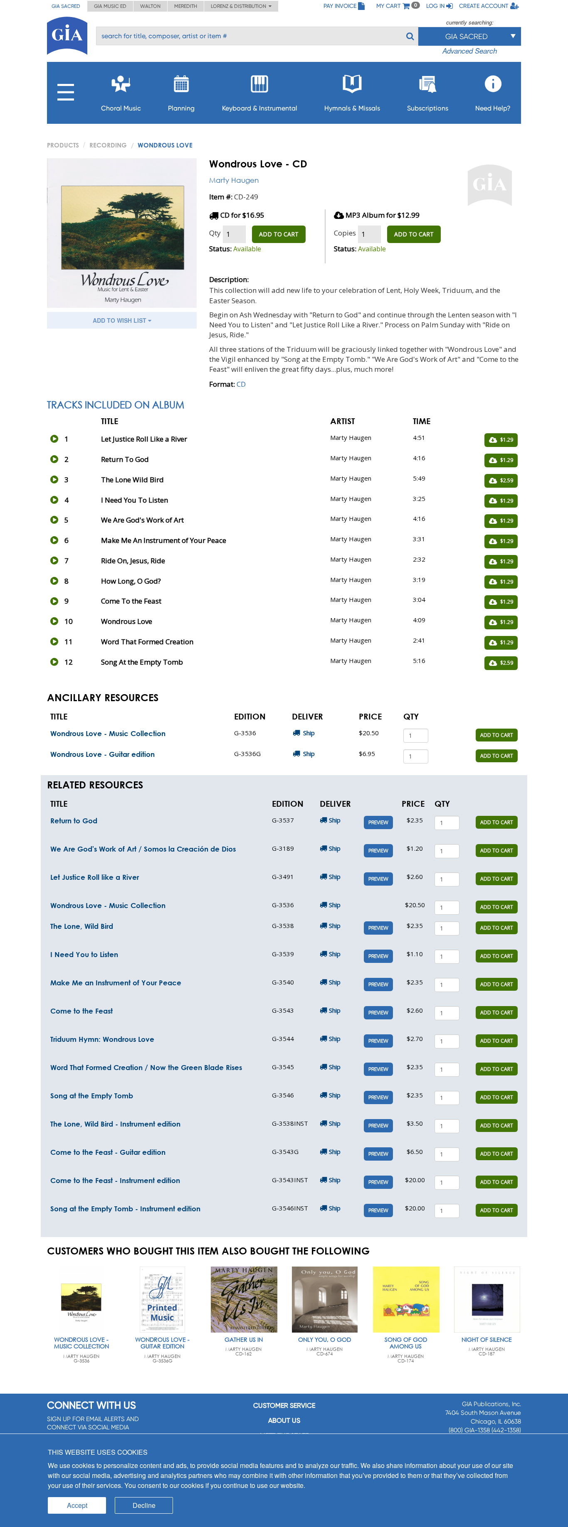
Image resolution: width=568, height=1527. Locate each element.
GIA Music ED (110, 6)
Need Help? (493, 108)
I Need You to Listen (84, 954)
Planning (181, 108)
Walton (150, 6)
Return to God (73, 821)
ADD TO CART (279, 234)
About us (284, 1420)
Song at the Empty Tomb (91, 1096)
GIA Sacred (66, 6)
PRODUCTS (63, 145)
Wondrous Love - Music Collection (107, 733)
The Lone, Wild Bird (81, 926)
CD (241, 384)
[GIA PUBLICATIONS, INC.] (67, 34)
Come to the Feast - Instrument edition (115, 1180)
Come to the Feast (81, 1011)
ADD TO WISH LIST (120, 320)
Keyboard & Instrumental (259, 108)
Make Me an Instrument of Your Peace (115, 983)
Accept (77, 1505)
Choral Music (121, 108)
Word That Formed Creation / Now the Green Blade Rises (146, 1067)
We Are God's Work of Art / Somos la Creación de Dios (143, 849)
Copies (345, 233)
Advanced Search (469, 51)
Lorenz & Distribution (240, 6)
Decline (144, 1505)
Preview (378, 822)
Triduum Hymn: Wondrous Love (102, 1039)
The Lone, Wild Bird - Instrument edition (115, 1124)
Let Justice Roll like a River (94, 877)
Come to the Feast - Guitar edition (107, 1152)
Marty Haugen (234, 180)
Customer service (284, 1405)
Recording (108, 145)
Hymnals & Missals (352, 108)
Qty (215, 233)
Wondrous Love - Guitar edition (102, 754)
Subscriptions (427, 108)
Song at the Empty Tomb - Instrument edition (125, 1209)
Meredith (185, 6)
